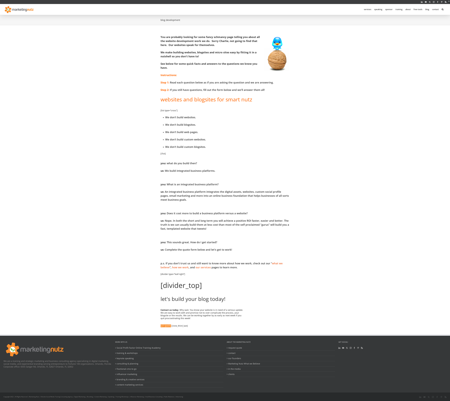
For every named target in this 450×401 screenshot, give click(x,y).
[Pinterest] (358, 348)
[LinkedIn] (339, 348)
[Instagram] (351, 348)
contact (231, 353)
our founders (234, 358)
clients (231, 374)
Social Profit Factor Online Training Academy (139, 347)
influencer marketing (127, 374)
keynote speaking (125, 358)
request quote (235, 347)
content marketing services (130, 384)
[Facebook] (354, 348)
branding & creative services (130, 379)
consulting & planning (127, 363)
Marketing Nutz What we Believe (244, 363)
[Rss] (362, 348)
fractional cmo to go (127, 369)
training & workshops (127, 353)
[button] (443, 9)
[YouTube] (343, 348)
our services (204, 267)
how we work (180, 267)
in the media (234, 369)
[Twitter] (347, 348)
